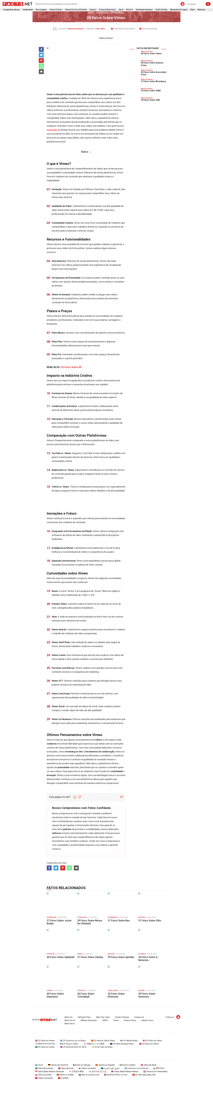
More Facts (69, 1023)
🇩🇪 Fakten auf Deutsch (58, 1065)
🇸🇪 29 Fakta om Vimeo (45, 1047)
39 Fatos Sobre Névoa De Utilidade (89, 922)
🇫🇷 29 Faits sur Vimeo (152, 1040)
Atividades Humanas (144, 9)
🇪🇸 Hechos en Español (105, 1065)
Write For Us (69, 1020)
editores (56, 833)
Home (90, 12)
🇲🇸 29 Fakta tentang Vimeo (122, 1044)
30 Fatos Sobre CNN (150, 100)
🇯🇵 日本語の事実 (76, 1071)
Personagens (41, 9)
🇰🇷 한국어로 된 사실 (97, 1071)
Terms (116, 1020)
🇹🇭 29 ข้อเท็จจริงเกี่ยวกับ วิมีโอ (73, 1047)
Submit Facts (147, 1020)
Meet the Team (103, 1017)
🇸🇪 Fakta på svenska (44, 1068)
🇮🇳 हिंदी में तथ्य (158, 1068)
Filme (192, 9)
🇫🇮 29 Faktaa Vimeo (129, 1040)
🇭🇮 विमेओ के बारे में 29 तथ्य (45, 1044)
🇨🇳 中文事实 (63, 1078)
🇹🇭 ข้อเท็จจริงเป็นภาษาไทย (115, 1075)
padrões (67, 829)
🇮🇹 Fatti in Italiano (128, 1065)
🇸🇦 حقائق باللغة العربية (110, 1068)
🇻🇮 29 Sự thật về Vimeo (102, 1047)
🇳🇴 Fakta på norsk (66, 1068)
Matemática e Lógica (178, 9)
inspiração (52, 129)
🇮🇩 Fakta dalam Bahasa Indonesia (49, 1071)
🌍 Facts (39, 1065)
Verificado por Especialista (124, 29)
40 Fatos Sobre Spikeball (60, 957)
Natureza (201, 9)
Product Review (122, 1017)
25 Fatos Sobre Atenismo (146, 995)
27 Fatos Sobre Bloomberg (153, 81)
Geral (121, 9)
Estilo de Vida (161, 9)
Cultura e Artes (56, 9)
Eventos (93, 9)
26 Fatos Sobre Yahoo (151, 53)
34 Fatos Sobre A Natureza (148, 959)
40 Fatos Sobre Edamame (55, 995)
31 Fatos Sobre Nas (119, 920)
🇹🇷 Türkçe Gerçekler (44, 1078)
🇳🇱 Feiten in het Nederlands (155, 1071)
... (209, 9)
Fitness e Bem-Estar (107, 9)
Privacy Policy (130, 1020)
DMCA (105, 1020)
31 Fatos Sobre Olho (149, 920)
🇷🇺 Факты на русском (89, 1075)
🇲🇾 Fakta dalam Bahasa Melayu (124, 1071)
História (129, 9)
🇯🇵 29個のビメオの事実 (94, 1044)
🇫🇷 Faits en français (81, 1065)
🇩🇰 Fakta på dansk (149, 1065)
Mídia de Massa (117, 12)
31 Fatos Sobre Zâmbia (90, 957)
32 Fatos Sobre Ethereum (116, 995)
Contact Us (139, 1017)
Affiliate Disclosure (88, 1020)
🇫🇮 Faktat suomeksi (87, 1068)
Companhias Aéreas (11, 9)
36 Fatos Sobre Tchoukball (85, 995)
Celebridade (28, 9)
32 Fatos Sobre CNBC (151, 90)
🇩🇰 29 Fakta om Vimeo (45, 1040)
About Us (68, 1017)
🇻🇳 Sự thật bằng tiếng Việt (144, 1075)
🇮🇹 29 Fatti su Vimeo (69, 1044)
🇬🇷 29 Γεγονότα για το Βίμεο (73, 1040)
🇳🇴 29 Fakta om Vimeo (149, 1044)
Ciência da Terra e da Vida (76, 9)
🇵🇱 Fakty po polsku (43, 1075)
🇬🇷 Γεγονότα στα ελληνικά (136, 1068)
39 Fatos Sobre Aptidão (121, 957)
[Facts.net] (17, 4)
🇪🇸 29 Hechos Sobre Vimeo (103, 1040)
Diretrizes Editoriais (149, 29)
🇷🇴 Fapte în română (65, 1075)
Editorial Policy (84, 1017)
